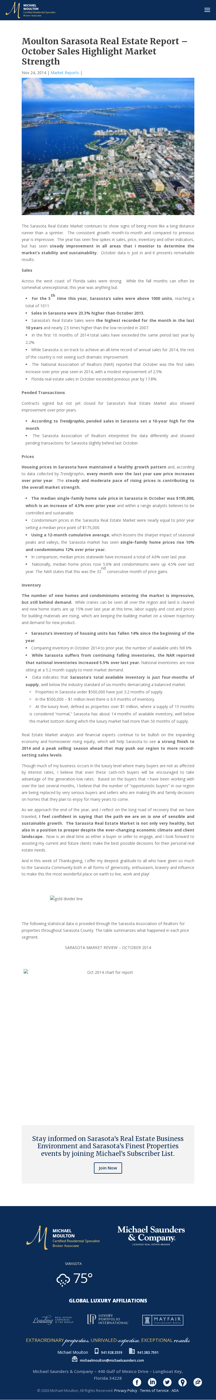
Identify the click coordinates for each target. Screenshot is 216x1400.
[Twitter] (25, 1102)
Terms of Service (154, 1390)
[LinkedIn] (27, 1102)
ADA (175, 1390)
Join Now (108, 1168)
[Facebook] (23, 1102)
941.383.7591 (148, 1352)
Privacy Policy (125, 1390)
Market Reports (65, 72)
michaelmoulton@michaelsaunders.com (112, 1360)
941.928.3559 (111, 1352)
